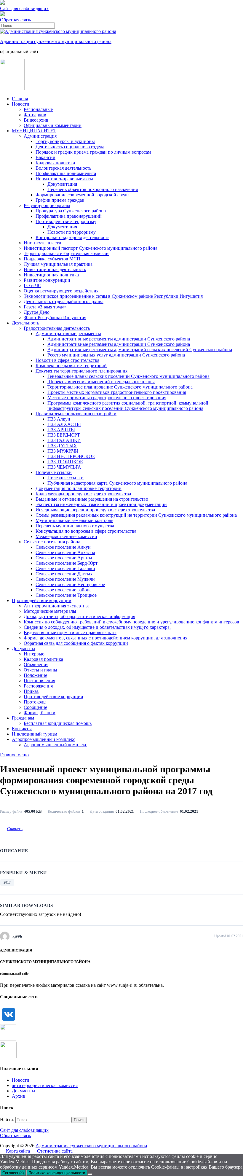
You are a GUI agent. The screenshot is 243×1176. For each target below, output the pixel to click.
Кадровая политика (55, 162)
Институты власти (42, 242)
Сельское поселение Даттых (64, 573)
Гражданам (23, 717)
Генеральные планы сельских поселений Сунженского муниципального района (128, 376)
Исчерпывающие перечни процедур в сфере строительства (95, 509)
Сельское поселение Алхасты (65, 552)
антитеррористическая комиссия (45, 1085)
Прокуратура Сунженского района (71, 210)
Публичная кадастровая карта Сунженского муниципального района (117, 483)
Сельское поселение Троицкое (66, 595)
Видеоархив (36, 119)
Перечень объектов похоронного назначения (92, 189)
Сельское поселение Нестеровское (70, 584)
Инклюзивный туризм (34, 733)
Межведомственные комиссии (66, 536)
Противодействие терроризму (66, 221)
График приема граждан (60, 200)
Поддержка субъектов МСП (52, 258)
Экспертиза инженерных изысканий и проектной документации (101, 504)
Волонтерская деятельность (63, 168)
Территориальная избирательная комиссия (66, 253)
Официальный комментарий (52, 125)
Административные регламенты (68, 333)
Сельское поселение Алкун (63, 547)
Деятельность (25, 322)
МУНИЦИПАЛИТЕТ (34, 130)
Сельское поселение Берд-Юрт (66, 563)
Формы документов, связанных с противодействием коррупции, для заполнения (105, 637)
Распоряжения (38, 685)
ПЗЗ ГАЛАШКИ (64, 440)
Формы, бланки (39, 712)
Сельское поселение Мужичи (65, 579)
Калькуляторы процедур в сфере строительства (83, 493)
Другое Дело (36, 312)
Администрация (40, 136)
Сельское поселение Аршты (64, 557)
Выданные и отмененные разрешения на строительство (92, 499)
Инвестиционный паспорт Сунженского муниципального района (90, 248)
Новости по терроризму (71, 232)
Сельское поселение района (64, 589)
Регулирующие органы (47, 205)
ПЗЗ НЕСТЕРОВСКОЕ (71, 456)
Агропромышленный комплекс (43, 739)
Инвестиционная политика (51, 274)
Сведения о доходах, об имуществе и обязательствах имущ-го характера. (97, 627)
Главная (20, 98)
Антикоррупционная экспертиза (56, 605)
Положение (35, 675)
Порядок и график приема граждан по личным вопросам (93, 152)
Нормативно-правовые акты (64, 178)
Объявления (36, 664)
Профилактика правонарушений (69, 216)
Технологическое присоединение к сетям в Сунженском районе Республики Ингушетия (113, 296)
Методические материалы (50, 611)
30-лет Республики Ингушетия (55, 317)
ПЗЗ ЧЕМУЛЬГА (64, 467)
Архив (18, 1096)
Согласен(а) (13, 1173)
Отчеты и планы (40, 669)
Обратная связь (15, 19)
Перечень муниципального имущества (75, 525)
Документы (23, 648)
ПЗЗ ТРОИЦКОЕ (65, 461)
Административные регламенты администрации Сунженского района (118, 338)
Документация (62, 184)
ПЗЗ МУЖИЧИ (63, 450)
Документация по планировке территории (79, 488)
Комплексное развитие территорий (71, 365)
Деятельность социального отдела (70, 146)
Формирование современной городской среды (83, 194)
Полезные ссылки (54, 472)
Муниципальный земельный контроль (74, 520)
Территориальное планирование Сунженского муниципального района (120, 386)
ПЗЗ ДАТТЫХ (62, 445)
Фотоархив (35, 114)
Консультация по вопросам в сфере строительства (86, 531)
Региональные (38, 109)
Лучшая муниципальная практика (58, 264)
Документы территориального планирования (81, 370)
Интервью (34, 653)
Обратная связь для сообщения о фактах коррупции (76, 643)
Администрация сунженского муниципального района (55, 41)
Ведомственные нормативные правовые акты (70, 632)
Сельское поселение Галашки (65, 568)
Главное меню (14, 754)
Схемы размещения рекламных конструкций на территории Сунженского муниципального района (136, 515)
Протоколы (35, 701)
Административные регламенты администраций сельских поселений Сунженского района (139, 349)
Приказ (31, 691)
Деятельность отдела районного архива (63, 301)
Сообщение (35, 707)
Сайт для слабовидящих (24, 1130)
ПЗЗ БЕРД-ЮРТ (63, 434)
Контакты (22, 728)
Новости (20, 103)
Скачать (15, 828)
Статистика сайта (55, 1150)
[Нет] (89, 1174)
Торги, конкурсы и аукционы (65, 141)
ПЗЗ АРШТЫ (61, 429)
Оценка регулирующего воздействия (61, 290)
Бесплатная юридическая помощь (58, 723)
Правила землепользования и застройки (76, 413)
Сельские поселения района (52, 541)
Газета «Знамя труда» (45, 306)
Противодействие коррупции (41, 600)
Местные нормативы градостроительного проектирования (106, 397)
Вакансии (45, 157)
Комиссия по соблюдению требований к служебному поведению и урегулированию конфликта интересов (131, 621)
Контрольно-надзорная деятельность (72, 237)
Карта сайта (18, 1150)
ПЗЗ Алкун (58, 418)
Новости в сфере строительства (67, 360)
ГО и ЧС (32, 285)
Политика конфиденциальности (56, 1173)
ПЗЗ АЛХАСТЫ (64, 424)
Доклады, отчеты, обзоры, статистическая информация (79, 616)
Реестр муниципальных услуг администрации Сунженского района (116, 354)
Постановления (39, 680)
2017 (7, 882)
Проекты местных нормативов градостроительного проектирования (116, 392)
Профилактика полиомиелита (66, 173)
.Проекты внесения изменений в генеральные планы (101, 381)
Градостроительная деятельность (57, 328)
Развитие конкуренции (47, 280)
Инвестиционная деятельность (55, 269)
